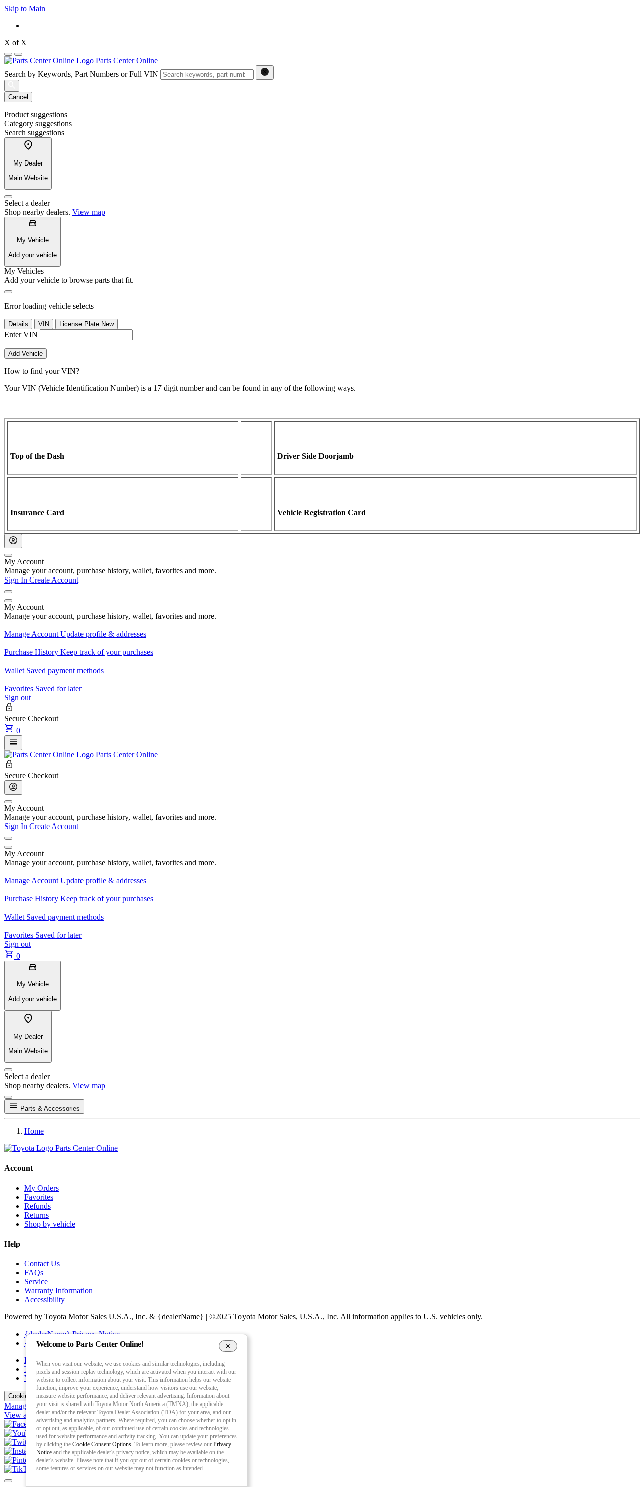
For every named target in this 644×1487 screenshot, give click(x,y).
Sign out (17, 697)
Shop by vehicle (49, 1224)
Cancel (18, 97)
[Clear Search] (265, 72)
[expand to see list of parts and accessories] (13, 742)
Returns (36, 1215)
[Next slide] (18, 54)
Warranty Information (58, 1290)
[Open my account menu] (8, 591)
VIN (43, 324)
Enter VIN (21, 334)
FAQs (33, 1272)
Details (18, 324)
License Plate (86, 324)
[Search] (11, 86)
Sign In (16, 579)
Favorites (38, 1197)
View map (88, 212)
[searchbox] (207, 74)
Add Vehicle (25, 353)
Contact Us (42, 1263)
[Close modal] (8, 1097)
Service (36, 1281)
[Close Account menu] (8, 555)
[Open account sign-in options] (13, 541)
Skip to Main (24, 8)
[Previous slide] (8, 54)
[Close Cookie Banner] (228, 1345)
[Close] (8, 196)
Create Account (53, 579)
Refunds (37, 1206)
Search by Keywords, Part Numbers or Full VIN (81, 74)
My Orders (41, 1188)
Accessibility (44, 1299)
